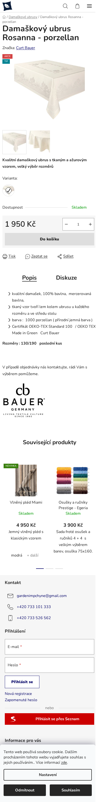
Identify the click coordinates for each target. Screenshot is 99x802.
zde (64, 762)
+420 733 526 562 (34, 618)
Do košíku (49, 239)
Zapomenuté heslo (21, 700)
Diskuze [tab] (66, 278)
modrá (16, 555)
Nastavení (48, 774)
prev (5, 486)
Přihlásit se (22, 682)
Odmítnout (24, 790)
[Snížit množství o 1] (66, 224)
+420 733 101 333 (34, 607)
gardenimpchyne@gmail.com (42, 595)
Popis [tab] (29, 278)
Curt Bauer (25, 48)
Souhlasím (71, 790)
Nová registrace (18, 693)
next (94, 486)
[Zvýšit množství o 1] (90, 224)
